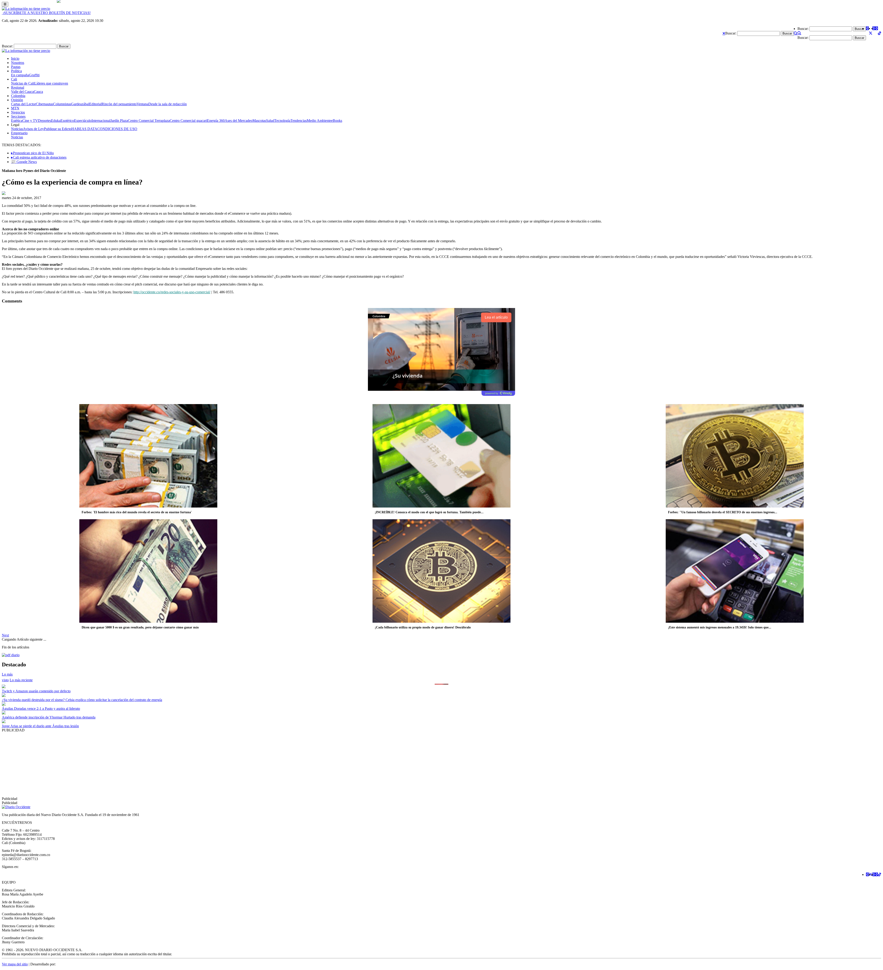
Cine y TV (30, 121)
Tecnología (282, 121)
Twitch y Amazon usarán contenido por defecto (36, 691)
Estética (16, 121)
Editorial (95, 104)
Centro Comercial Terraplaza (149, 121)
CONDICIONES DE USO (117, 129)
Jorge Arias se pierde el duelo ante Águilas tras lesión (40, 726)
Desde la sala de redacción (167, 104)
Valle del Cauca (22, 92)
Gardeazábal (80, 104)
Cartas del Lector (23, 104)
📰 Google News (24, 162)
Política (16, 71)
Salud (270, 121)
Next (5, 635)
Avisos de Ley (33, 129)
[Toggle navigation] (5, 4)
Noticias (17, 129)
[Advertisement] (140, 764)
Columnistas (62, 104)
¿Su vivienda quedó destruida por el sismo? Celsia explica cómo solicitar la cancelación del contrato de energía (82, 700)
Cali (14, 79)
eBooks (336, 121)
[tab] (21, 680)
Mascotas (259, 121)
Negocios (18, 112)
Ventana (142, 104)
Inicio (15, 58)
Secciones (18, 116)
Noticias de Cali (22, 83)
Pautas (15, 67)
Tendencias (298, 121)
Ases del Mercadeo (238, 121)
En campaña (20, 75)
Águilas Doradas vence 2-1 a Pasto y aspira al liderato (41, 708)
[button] (723, 33)
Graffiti (34, 75)
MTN (15, 108)
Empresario (19, 133)
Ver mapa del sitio (15, 964)
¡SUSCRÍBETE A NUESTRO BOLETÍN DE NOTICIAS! (46, 13)
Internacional (101, 121)
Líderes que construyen (51, 83)
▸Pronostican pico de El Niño (32, 153)
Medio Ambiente (319, 121)
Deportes (44, 121)
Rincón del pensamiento (119, 104)
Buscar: (730, 33)
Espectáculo (83, 121)
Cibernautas (44, 104)
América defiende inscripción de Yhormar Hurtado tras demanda (48, 717)
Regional (17, 87)
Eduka (55, 121)
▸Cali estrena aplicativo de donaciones (38, 157)
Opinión (17, 100)
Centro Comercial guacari (188, 121)
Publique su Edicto (57, 129)
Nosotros (17, 63)
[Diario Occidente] (26, 9)
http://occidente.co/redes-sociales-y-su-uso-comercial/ (171, 292)
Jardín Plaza (119, 121)
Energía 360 (216, 121)
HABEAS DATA (84, 129)
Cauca (38, 92)
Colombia (18, 96)
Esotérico (67, 121)
